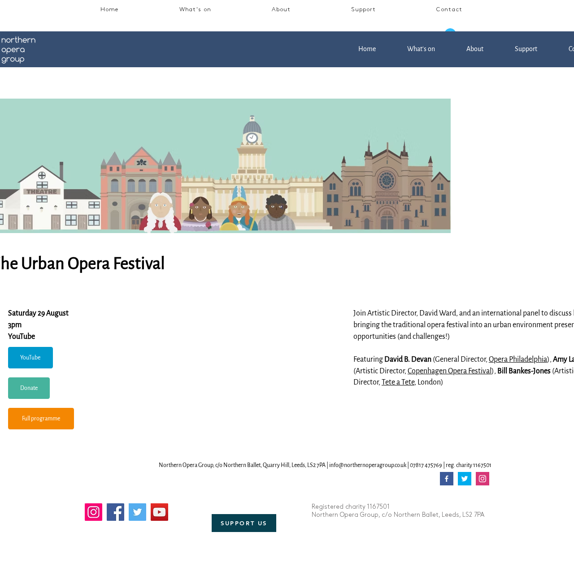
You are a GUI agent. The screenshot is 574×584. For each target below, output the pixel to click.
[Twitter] (137, 512)
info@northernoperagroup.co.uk (367, 465)
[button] (195, 10)
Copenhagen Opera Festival (449, 371)
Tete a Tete (398, 382)
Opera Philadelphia (518, 359)
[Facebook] (115, 512)
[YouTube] (159, 512)
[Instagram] (93, 512)
